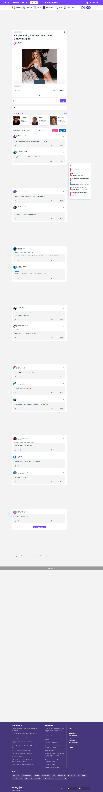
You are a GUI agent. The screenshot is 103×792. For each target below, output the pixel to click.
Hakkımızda (72, 733)
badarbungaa (20, 325)
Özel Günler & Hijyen (48, 778)
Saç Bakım (58, 778)
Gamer (84, 775)
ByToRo (19, 307)
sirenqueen (20, 511)
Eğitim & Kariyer (71, 775)
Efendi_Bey (20, 151)
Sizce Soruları (17, 86)
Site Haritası (72, 745)
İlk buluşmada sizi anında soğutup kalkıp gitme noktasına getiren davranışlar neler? (54, 730)
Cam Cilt (39, 7)
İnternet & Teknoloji (17, 778)
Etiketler (71, 747)
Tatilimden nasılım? (49, 750)
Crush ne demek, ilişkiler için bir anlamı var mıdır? (23, 764)
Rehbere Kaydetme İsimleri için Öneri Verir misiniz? (23, 738)
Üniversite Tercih (49, 7)
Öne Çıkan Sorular (73, 742)
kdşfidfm (19, 135)
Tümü (65, 113)
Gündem (60, 7)
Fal (78, 775)
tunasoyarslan (20, 398)
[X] (53, 788)
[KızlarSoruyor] (18, 788)
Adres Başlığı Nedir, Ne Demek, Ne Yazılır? (21, 750)
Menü (8, 2)
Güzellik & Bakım (70, 7)
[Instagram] (61, 788)
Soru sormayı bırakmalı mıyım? (52, 742)
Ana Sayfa (15, 556)
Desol (18, 367)
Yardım (70, 728)
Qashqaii (19, 266)
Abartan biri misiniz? (50, 764)
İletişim (71, 731)
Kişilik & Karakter (29, 778)
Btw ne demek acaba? (17, 756)
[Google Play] (84, 788)
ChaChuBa (20, 191)
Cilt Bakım (36, 775)
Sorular (29, 556)
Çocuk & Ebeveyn (46, 775)
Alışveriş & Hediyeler (26, 775)
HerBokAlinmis (21, 472)
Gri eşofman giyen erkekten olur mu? (53, 735)
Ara (26, 2)
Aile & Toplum (16, 775)
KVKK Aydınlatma (73, 740)
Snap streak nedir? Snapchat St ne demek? (22, 753)
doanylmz (19, 248)
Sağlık (65, 778)
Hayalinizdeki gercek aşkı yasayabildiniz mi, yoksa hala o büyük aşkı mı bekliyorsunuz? (54, 755)
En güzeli (17, 271)
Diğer (54, 775)
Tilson (19, 383)
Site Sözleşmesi (73, 735)
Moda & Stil (38, 778)
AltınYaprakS (20, 438)
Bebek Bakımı (29, 7)
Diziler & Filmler (61, 775)
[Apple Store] (72, 788)
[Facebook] (57, 788)
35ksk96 (19, 206)
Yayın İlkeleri (72, 738)
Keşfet (17, 2)
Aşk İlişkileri (18, 7)
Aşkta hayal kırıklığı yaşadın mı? (52, 767)
